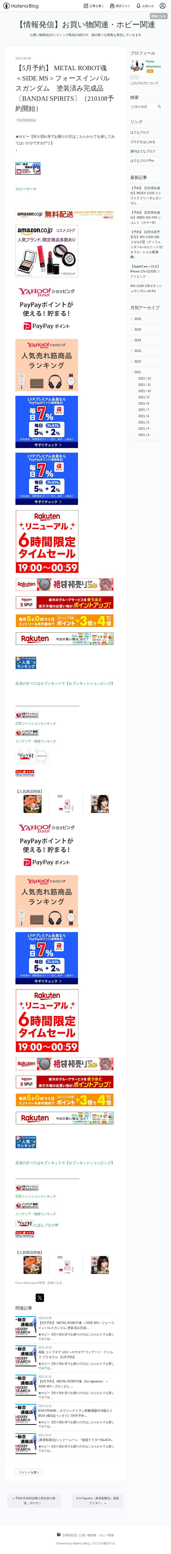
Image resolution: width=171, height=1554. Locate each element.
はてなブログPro (142, 160)
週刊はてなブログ (142, 151)
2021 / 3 (143, 435)
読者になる (158, 16)
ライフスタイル (26, 120)
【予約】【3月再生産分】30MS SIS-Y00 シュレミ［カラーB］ (145, 217)
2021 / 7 (143, 409)
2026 (137, 319)
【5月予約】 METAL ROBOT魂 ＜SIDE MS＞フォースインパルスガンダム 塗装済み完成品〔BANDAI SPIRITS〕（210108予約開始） (64, 88)
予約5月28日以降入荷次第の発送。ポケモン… (34, 1501)
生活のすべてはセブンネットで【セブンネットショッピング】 (65, 683)
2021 (137, 372)
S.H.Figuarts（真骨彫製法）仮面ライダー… (97, 1501)
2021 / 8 (143, 403)
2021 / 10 (144, 391)
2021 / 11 (144, 384)
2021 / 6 (143, 416)
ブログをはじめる (142, 142)
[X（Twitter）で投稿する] (40, 1298)
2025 (137, 329)
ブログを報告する (103, 1543)
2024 (137, 340)
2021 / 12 (144, 378)
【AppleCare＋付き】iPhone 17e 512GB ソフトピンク (145, 271)
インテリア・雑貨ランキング (35, 741)
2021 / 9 (143, 397)
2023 (137, 351)
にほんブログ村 (46, 1225)
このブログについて (144, 83)
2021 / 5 (143, 422)
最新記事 (138, 177)
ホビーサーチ (26, 189)
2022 (137, 361)
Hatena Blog (81, 1543)
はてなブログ (139, 132)
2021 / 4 (143, 428)
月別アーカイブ (145, 307)
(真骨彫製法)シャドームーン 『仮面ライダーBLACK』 (76, 1440)
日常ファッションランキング (35, 723)
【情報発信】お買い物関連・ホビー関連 (85, 24)
